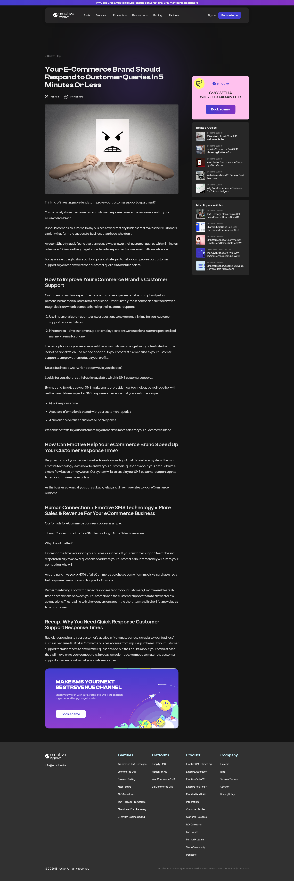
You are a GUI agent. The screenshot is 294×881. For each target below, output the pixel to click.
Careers (224, 763)
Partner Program (195, 839)
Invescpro (71, 574)
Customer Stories (195, 809)
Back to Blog (52, 56)
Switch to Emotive (95, 15)
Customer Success (196, 816)
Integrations (192, 801)
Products (118, 15)
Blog (222, 771)
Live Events (192, 831)
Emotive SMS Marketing (199, 763)
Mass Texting (124, 786)
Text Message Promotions (131, 801)
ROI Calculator (194, 824)
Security (224, 786)
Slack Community (195, 847)
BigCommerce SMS (162, 786)
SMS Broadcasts (126, 794)
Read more (191, 2)
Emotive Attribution (196, 771)
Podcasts (191, 854)
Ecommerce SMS (127, 771)
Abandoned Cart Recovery (132, 809)
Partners (174, 15)
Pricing (157, 15)
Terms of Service (229, 779)
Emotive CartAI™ (195, 779)
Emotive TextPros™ (196, 786)
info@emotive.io (55, 765)
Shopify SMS (159, 763)
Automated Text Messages (132, 763)
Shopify (62, 243)
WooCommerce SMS (163, 779)
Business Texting (126, 779)
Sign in (211, 15)
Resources (138, 15)
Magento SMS (159, 771)
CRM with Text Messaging (131, 816)
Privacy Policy (227, 794)
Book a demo (229, 15)
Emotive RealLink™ (196, 794)
